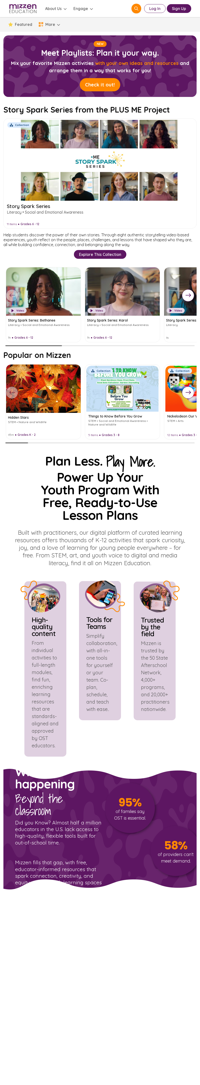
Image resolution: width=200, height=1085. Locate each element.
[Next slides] (188, 295)
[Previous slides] (12, 295)
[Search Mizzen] (136, 8)
